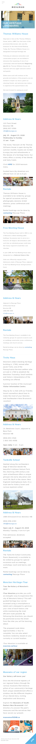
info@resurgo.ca (10, 131)
